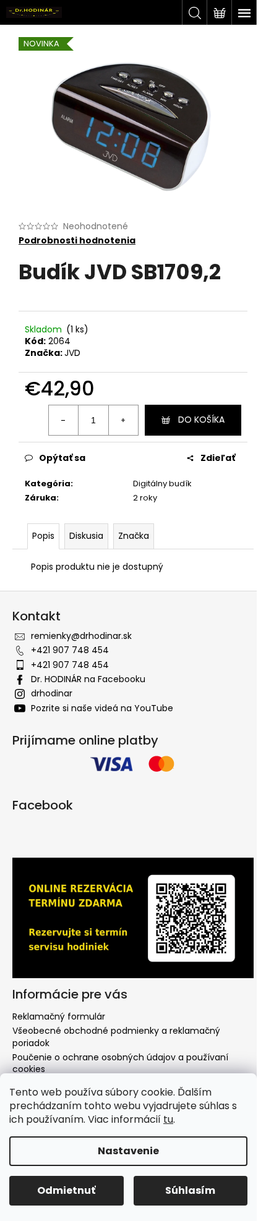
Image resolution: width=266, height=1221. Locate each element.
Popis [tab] (43, 536)
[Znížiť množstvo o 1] (64, 420)
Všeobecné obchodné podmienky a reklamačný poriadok (116, 1037)
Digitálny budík (162, 483)
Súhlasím (190, 1190)
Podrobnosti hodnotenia (77, 241)
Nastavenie (128, 1151)
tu (168, 1119)
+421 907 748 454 (70, 650)
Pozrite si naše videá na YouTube (102, 708)
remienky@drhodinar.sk (81, 636)
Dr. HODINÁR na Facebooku (88, 679)
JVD (72, 353)
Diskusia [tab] (86, 536)
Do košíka (201, 419)
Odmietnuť (66, 1190)
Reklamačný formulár (58, 1016)
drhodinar (51, 693)
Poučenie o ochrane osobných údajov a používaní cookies (120, 1063)
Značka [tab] (133, 536)
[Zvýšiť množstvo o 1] (123, 420)
